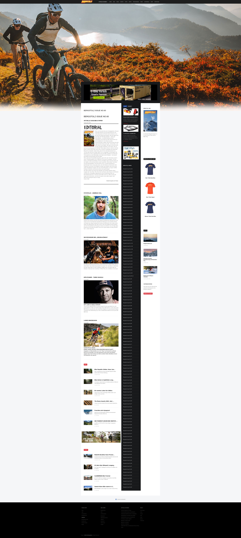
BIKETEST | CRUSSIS (125, 522)
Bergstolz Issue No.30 (127, 487)
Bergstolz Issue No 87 (127, 314)
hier (144, 136)
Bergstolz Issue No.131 (127, 180)
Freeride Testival (84, 522)
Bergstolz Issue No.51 (127, 421)
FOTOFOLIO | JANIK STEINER (126, 518)
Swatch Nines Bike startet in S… (104, 486)
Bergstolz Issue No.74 (127, 353)
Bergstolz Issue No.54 (127, 412)
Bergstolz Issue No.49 (127, 427)
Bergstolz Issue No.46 (127, 436)
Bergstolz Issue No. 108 (128, 249)
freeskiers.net (84, 521)
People (141, 513)
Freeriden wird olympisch (102, 410)
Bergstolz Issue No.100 (127, 272)
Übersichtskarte (148, 293)
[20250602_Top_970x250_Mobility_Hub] (120, 99)
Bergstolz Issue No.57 (127, 403)
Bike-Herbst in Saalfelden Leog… (104, 380)
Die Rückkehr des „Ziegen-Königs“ (96, 237)
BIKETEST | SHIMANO (125, 524)
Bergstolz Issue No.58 (127, 400)
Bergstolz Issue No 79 (127, 338)
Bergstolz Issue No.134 (127, 171)
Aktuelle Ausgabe (103, 1)
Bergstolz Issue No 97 (127, 284)
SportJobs (156, 1)
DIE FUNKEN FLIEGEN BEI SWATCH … (105, 421)
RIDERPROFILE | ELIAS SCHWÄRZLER (128, 517)
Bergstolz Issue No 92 (127, 299)
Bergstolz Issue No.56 (127, 406)
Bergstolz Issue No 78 (127, 341)
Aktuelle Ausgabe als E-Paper (112, 180)
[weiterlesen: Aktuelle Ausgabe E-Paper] (101, 127)
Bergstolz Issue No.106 (127, 255)
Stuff (126, 1)
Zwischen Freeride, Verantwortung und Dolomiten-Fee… (150, 259)
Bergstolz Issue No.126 (127, 195)
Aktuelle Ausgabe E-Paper (93, 120)
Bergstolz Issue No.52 (127, 418)
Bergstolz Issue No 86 (127, 317)
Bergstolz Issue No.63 (127, 385)
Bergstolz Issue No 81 (127, 332)
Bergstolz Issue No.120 (127, 213)
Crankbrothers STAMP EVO (129, 133)
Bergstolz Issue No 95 (127, 290)
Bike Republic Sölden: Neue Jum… (104, 369)
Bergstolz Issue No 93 (127, 296)
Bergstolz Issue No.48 (127, 430)
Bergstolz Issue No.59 (127, 397)
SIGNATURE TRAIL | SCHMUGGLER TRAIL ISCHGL (130, 525)
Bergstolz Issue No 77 (127, 344)
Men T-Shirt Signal (150, 197)
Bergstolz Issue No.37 (127, 466)
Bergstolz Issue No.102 (127, 267)
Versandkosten (84, 513)
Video (141, 1)
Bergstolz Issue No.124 (127, 201)
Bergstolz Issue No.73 (127, 356)
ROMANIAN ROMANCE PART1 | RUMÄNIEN (129, 513)
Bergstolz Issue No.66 (127, 377)
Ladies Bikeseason (90, 320)
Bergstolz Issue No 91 (127, 302)
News (118, 1)
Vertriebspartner (103, 513)
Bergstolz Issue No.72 (127, 359)
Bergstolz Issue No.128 (127, 189)
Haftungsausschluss (104, 517)
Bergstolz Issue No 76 (127, 347)
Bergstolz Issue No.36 (127, 469)
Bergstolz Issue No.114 (127, 231)
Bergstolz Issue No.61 (127, 391)
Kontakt (102, 524)
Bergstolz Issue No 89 (127, 308)
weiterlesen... (126, 123)
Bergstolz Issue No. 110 (128, 243)
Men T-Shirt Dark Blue (150, 177)
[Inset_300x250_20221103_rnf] (131, 159)
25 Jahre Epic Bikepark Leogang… (104, 465)
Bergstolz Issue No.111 (127, 240)
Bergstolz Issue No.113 (127, 234)
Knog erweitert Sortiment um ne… (130, 117)
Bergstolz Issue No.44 (127, 442)
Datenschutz (103, 522)
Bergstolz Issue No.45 (127, 439)
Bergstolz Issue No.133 (127, 174)
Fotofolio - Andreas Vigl (93, 193)
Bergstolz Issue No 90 (127, 305)
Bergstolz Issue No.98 (127, 281)
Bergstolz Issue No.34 (127, 475)
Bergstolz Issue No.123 (127, 204)
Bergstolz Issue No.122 (127, 207)
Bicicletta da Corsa (85, 519)
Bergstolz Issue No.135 (127, 168)
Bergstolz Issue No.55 (127, 409)
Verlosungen (136, 1)
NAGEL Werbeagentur (88, 535)
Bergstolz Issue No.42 (127, 448)
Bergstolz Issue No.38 (127, 463)
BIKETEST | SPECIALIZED (125, 520)
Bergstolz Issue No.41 (127, 454)
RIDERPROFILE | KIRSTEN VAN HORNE (128, 515)
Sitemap (102, 519)
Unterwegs (146, 1)
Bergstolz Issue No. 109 (128, 246)
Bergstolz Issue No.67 (127, 374)
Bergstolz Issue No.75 (127, 350)
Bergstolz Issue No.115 (127, 228)
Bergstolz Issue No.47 (127, 433)
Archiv (122, 527)
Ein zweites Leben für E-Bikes (103, 390)
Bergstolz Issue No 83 (127, 326)
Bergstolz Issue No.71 (127, 362)
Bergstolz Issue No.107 (127, 252)
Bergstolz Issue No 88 (127, 311)
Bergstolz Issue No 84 (127, 323)
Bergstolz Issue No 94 (127, 293)
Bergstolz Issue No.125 (127, 198)
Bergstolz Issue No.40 (127, 460)
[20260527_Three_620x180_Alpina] (101, 442)
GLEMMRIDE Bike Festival (102, 476)
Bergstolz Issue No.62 (127, 388)
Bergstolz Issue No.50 (127, 424)
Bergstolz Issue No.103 (127, 264)
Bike (114, 1)
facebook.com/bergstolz (121, 499)
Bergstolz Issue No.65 (127, 380)
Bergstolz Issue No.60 (127, 394)
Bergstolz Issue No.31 (127, 484)
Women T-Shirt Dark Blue (150, 216)
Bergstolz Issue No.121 (127, 210)
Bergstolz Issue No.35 (127, 472)
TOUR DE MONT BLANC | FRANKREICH (128, 512)
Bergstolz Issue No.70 (127, 365)
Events (121, 1)
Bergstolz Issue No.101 (127, 269)
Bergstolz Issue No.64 (127, 382)
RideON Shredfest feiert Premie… (104, 454)
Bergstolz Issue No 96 (127, 287)
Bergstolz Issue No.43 (127, 445)
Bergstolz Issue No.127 (127, 192)
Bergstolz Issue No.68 (127, 371)
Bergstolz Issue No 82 (127, 329)
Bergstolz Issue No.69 (127, 368)
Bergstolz (87, 1)
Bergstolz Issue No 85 (127, 320)
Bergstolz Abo (103, 510)
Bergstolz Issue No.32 (127, 481)
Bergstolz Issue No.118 (127, 219)
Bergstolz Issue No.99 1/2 (128, 275)
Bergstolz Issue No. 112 (128, 237)
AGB (82, 512)
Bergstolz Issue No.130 (127, 183)
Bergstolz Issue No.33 (127, 478)
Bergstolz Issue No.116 (127, 225)
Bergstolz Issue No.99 (127, 278)
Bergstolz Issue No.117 (127, 222)
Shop (152, 1)
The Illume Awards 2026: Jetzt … (104, 401)
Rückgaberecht (84, 515)
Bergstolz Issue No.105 (127, 258)
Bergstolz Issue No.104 (127, 261)
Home (110, 1)
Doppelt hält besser (148, 243)
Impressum (102, 521)
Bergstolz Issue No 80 (127, 335)
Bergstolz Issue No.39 (127, 457)
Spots (130, 1)
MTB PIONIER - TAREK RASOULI (93, 277)
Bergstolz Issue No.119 (127, 216)
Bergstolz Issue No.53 (127, 415)
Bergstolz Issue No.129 (127, 186)
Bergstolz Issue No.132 (127, 177)
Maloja (83, 524)
